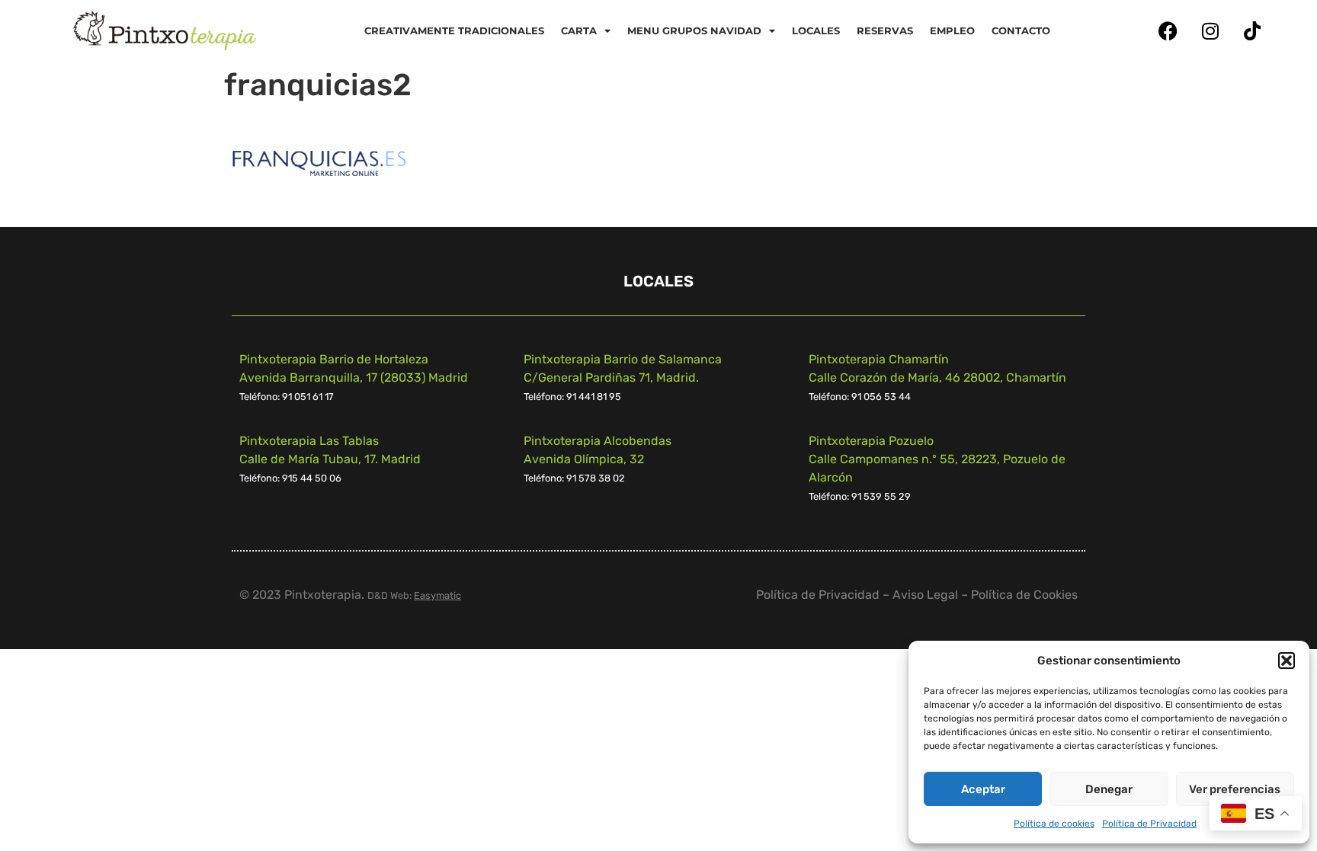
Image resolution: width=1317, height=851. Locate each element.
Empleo (952, 30)
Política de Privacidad (1149, 823)
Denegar (1109, 789)
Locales (816, 30)
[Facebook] (1168, 30)
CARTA (579, 30)
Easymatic (437, 595)
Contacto (1021, 30)
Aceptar (983, 789)
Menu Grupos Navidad (694, 30)
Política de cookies (1054, 823)
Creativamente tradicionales (454, 30)
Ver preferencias (1234, 789)
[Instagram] (1210, 30)
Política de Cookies (1024, 594)
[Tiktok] (1252, 30)
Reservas (885, 30)
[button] (1286, 660)
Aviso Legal (925, 594)
